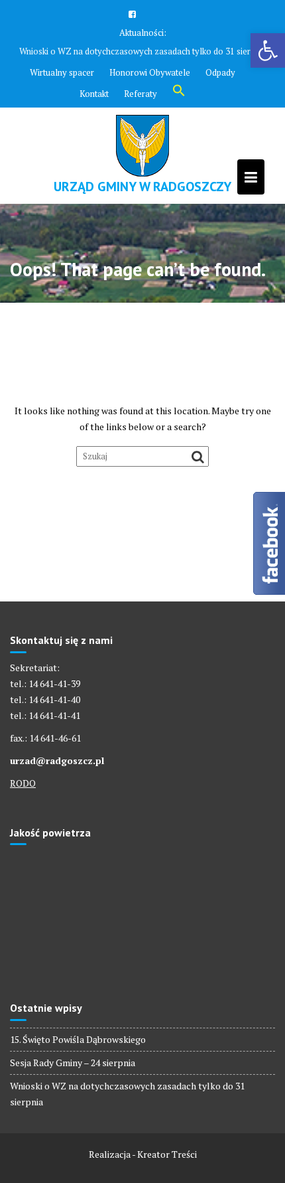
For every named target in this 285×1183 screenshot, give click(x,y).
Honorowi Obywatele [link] (149, 72)
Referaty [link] (140, 94)
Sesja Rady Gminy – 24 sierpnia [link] (72, 1062)
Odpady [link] (220, 72)
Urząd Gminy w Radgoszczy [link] (142, 186)
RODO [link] (23, 783)
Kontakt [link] (94, 94)
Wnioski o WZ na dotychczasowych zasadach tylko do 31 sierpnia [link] (142, 51)
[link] (268, 50)
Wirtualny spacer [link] (62, 72)
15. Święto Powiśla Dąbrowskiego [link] (78, 1039)
